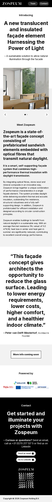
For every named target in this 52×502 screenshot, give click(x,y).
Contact (44, 3)
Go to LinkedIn (24, 460)
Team (32, 3)
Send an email (24, 453)
